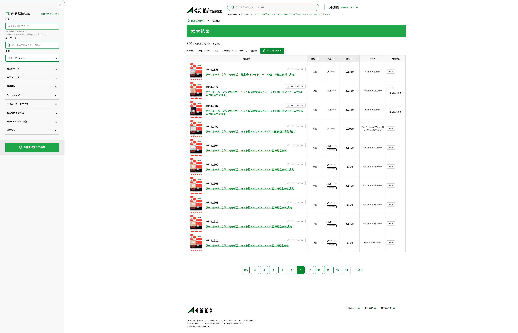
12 (328, 270)
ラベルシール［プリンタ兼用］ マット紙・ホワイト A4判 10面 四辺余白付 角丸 (250, 131)
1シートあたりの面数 (17, 121)
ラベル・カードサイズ (17, 103)
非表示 (254, 50)
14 (346, 270)
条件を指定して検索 (34, 147)
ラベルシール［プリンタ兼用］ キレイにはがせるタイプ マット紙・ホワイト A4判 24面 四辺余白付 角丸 (254, 93)
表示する (243, 50)
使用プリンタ (13, 77)
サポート (352, 308)
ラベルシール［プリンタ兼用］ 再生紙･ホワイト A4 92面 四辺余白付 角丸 (250, 74)
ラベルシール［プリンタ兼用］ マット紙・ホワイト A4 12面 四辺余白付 (246, 150)
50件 (217, 50)
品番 (7, 19)
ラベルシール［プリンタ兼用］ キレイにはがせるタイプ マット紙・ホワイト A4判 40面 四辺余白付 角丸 (254, 112)
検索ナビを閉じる (60, 5)
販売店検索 (386, 308)
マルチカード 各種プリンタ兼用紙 (286, 14)
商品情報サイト (347, 8)
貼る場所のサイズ (15, 112)
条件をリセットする (50, 13)
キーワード (10, 38)
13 (337, 270)
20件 (209, 50)
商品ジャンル (13, 68)
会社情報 (368, 308)
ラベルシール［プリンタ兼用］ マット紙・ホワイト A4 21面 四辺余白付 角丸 (249, 207)
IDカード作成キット (321, 14)
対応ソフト (12, 130)
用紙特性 (11, 86)
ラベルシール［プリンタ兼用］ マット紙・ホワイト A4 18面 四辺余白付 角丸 (250, 169)
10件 (200, 50)
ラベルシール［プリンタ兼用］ (257, 14)
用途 (7, 51)
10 (310, 270)
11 (319, 270)
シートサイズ (13, 95)
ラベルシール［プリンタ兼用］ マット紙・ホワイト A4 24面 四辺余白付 (247, 245)
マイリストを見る (271, 51)
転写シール (307, 14)
